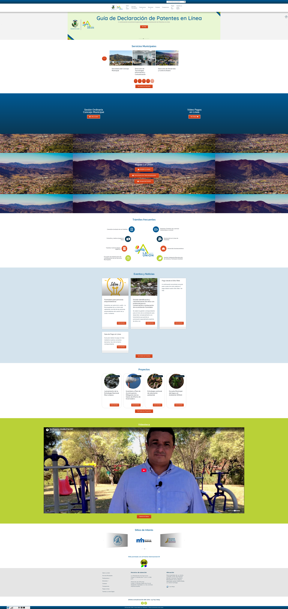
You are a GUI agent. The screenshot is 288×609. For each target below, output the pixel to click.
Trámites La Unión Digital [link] (179, 7)
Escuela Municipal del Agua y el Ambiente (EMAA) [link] (175, 393)
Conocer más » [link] (121, 323)
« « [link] (104, 58)
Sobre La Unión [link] (127, 7)
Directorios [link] (150, 7)
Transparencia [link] (165, 7)
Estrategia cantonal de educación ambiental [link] (154, 393)
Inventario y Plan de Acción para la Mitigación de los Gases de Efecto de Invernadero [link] (133, 395)
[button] (139, 38)
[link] (286, 17)
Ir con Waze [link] (172, 586)
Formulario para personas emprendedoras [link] (113, 300)
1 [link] (135, 81)
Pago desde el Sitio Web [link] (171, 281)
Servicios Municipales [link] (134, 7)
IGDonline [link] (145, 607)
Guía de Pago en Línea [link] (112, 334)
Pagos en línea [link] (172, 7)
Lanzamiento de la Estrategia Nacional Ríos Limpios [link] (111, 393)
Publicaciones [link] (142, 7)
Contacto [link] (157, 7)
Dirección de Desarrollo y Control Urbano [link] (167, 69)
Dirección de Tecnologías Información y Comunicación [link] (140, 71)
